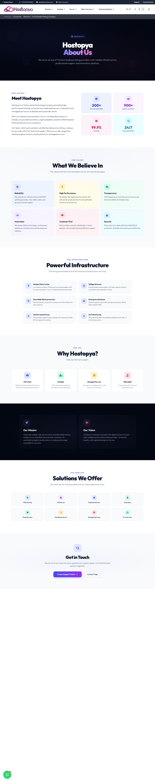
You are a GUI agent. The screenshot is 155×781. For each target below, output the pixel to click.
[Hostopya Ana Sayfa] (19, 9)
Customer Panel (148, 2)
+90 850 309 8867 (27, 2)
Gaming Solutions (105, 9)
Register (137, 2)
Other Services (86, 9)
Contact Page (92, 574)
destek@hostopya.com (46, 2)
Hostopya (7, 17)
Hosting (60, 9)
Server (72, 9)
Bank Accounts (63, 2)
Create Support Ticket (66, 574)
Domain (48, 9)
